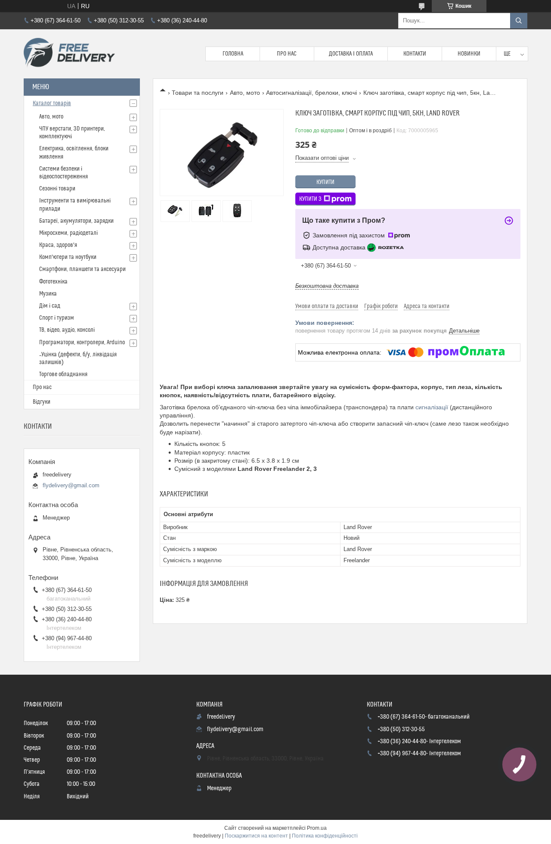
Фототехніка (53, 281)
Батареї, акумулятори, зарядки (76, 221)
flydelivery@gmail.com (71, 485)
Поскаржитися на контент (256, 836)
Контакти (414, 53)
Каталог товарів (52, 103)
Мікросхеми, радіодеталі (68, 233)
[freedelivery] (69, 54)
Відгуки (41, 402)
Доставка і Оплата (351, 53)
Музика (48, 293)
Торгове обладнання (63, 374)
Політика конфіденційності (325, 836)
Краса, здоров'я (58, 245)
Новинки (469, 53)
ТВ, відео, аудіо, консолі (67, 330)
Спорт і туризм (56, 318)
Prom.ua (317, 828)
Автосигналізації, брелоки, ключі (311, 92)
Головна (233, 53)
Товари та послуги (197, 92)
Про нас (287, 53)
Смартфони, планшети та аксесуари (82, 269)
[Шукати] (518, 20)
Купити (325, 182)
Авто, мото (245, 92)
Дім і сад (49, 305)
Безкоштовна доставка (327, 286)
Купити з (310, 199)
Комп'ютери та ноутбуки (67, 257)
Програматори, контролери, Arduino (82, 342)
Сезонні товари (57, 188)
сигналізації (431, 407)
